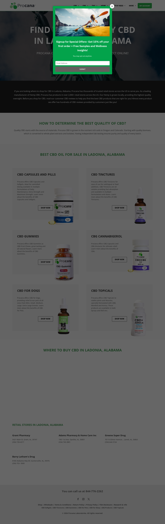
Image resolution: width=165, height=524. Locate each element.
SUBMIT (82, 69)
